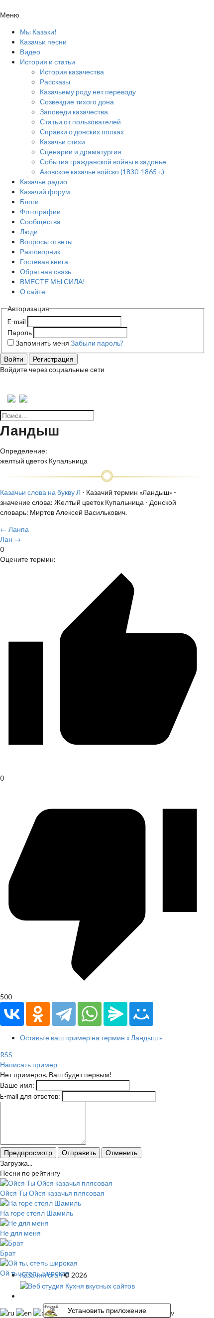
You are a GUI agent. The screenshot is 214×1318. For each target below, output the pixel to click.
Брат (7, 1253)
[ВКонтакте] (12, 1014)
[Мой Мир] (141, 1014)
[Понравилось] (103, 768)
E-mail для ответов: (30, 1096)
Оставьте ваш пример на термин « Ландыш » (91, 1037)
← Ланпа (14, 529)
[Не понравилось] (103, 986)
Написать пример (28, 1064)
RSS (6, 1054)
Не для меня (20, 1233)
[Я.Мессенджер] (115, 1014)
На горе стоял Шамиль (36, 1213)
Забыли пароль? (97, 343)
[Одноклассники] (38, 1014)
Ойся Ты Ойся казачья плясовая (52, 1193)
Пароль (19, 332)
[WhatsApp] (90, 1014)
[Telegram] (64, 1014)
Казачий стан (41, 1275)
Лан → (10, 539)
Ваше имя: (17, 1085)
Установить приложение (107, 1311)
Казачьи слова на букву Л (40, 492)
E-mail (16, 321)
